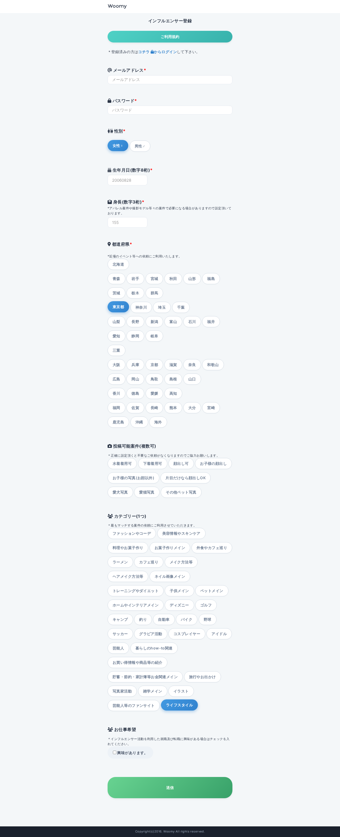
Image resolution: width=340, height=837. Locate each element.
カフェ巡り (148, 562)
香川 (116, 393)
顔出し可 (181, 463)
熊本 (173, 407)
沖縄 (139, 422)
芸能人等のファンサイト (134, 705)
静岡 (135, 336)
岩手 (135, 278)
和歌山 (213, 364)
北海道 (118, 264)
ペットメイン (211, 590)
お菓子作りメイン (170, 547)
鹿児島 (118, 422)
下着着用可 (152, 463)
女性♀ (118, 145)
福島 (211, 278)
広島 (116, 379)
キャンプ (120, 619)
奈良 (192, 364)
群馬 (154, 293)
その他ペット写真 (181, 492)
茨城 (116, 293)
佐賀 (135, 407)
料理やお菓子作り (128, 547)
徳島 (135, 393)
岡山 (135, 379)
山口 (192, 379)
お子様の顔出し (213, 463)
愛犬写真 (120, 492)
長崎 (154, 407)
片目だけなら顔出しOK (185, 477)
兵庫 (135, 364)
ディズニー (179, 605)
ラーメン (120, 562)
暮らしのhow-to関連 (154, 648)
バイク (186, 619)
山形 (192, 278)
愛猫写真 (147, 492)
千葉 (181, 307)
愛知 (116, 336)
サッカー (120, 633)
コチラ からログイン (157, 51)
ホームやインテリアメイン (136, 605)
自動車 (163, 619)
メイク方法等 (181, 562)
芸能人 (118, 648)
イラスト (181, 691)
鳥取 (154, 379)
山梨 (116, 321)
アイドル (219, 633)
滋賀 (173, 364)
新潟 (154, 321)
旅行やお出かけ (202, 676)
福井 (211, 321)
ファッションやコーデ (132, 533)
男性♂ (140, 146)
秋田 (173, 278)
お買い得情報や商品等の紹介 (137, 662)
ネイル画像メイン (170, 576)
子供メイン (179, 590)
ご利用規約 (170, 36)
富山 (173, 321)
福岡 (116, 407)
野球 (207, 619)
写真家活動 (122, 691)
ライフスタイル (179, 705)
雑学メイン (152, 691)
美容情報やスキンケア (181, 533)
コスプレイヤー (186, 633)
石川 (192, 321)
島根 (173, 379)
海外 (158, 422)
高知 (173, 393)
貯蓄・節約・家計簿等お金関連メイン (145, 676)
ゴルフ (206, 605)
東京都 (118, 306)
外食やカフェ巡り (212, 547)
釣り (143, 619)
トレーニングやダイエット (136, 590)
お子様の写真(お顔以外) (133, 477)
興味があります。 (132, 752)
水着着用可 (122, 463)
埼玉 (162, 307)
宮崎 (211, 407)
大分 (192, 407)
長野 (135, 321)
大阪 (116, 364)
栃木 (135, 293)
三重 (116, 350)
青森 (116, 278)
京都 (154, 364)
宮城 (154, 278)
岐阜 (154, 336)
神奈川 (141, 307)
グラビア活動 (150, 633)
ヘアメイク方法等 (128, 576)
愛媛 (154, 393)
